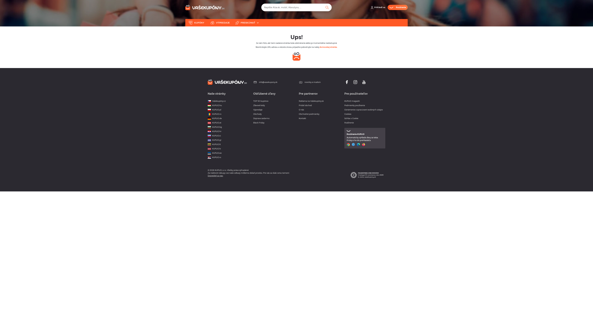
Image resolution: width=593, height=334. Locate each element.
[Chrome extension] (349, 144)
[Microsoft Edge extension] (359, 144)
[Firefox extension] (364, 144)
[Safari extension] (354, 144)
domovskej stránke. (328, 47)
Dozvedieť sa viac (215, 176)
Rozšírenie (349, 123)
